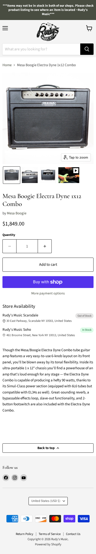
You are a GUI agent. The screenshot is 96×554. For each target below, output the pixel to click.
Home (7, 65)
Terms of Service (50, 534)
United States (45, 501)
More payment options (48, 293)
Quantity (8, 235)
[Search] (87, 49)
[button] (11, 175)
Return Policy (24, 534)
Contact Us (73, 534)
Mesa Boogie (16, 213)
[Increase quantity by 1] (45, 246)
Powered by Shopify (48, 544)
